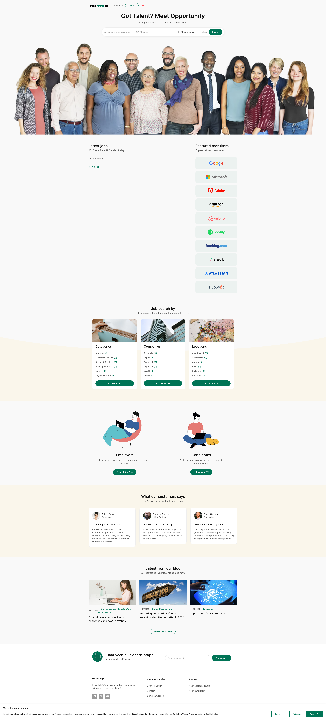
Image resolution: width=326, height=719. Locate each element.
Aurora (195, 362)
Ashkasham (197, 357)
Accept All (314, 714)
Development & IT (104, 366)
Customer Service (104, 357)
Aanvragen (221, 658)
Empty (98, 371)
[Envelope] (107, 696)
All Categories (114, 383)
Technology (208, 609)
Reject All (297, 714)
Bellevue (196, 371)
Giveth (147, 371)
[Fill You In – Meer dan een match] (99, 5)
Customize (280, 714)
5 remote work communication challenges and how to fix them (108, 619)
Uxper (147, 357)
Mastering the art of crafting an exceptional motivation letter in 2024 (161, 615)
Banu (194, 366)
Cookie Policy (212, 714)
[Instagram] (101, 696)
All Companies (163, 383)
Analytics (99, 353)
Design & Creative (104, 362)
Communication (108, 609)
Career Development (162, 609)
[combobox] (189, 32)
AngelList (148, 362)
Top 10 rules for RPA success (207, 613)
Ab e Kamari (198, 353)
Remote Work (124, 609)
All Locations (211, 383)
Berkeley (196, 375)
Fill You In (148, 353)
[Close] (324, 705)
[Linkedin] (94, 696)
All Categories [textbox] (187, 32)
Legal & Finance (103, 375)
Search (215, 32)
